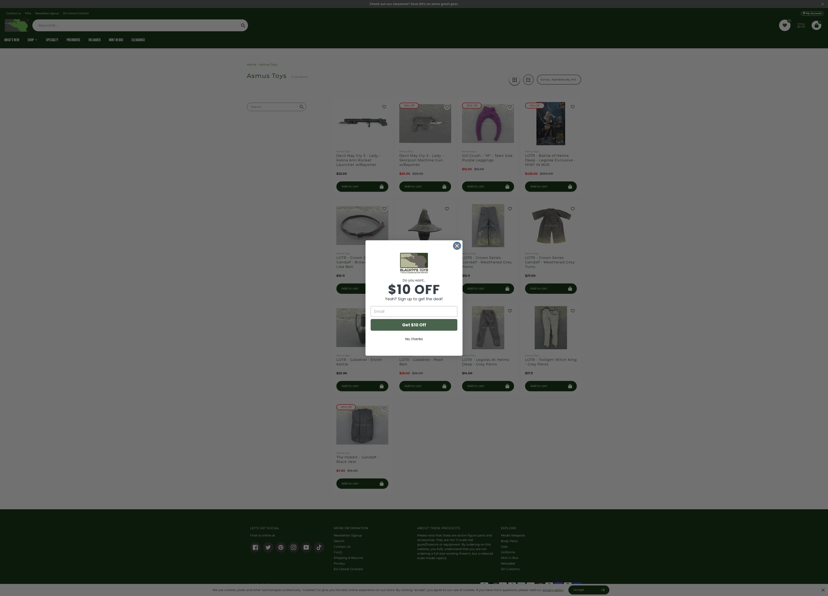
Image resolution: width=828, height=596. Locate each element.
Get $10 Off (414, 325)
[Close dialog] (457, 246)
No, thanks (414, 339)
